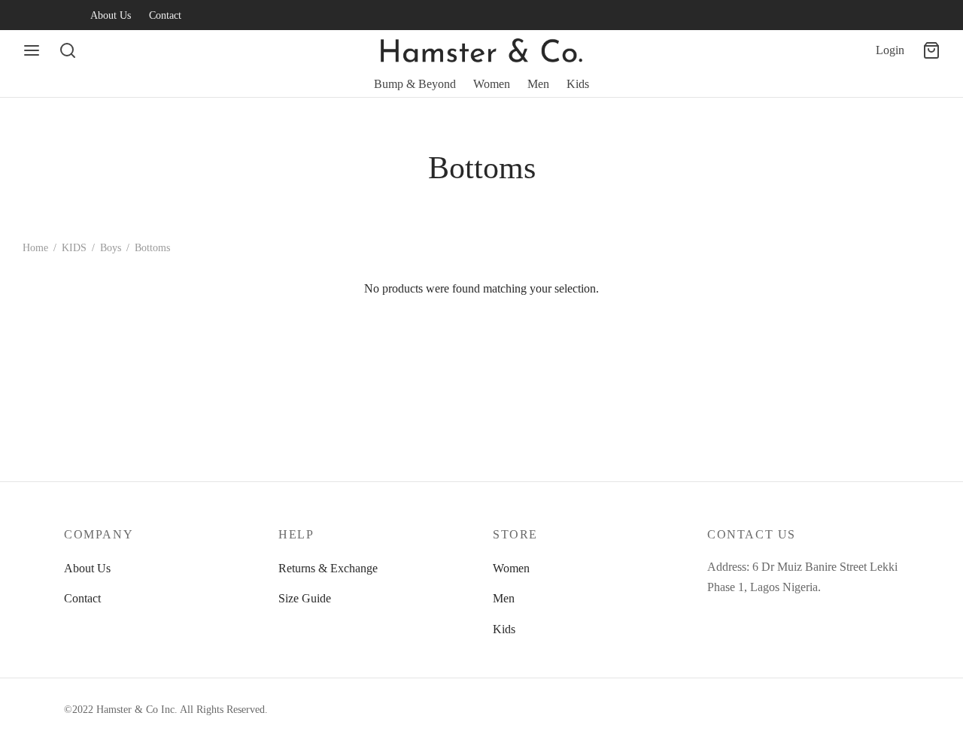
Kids (578, 83)
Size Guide (304, 598)
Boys (110, 247)
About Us (110, 15)
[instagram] (64, 15)
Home (35, 247)
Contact (165, 15)
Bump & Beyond (415, 83)
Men (538, 83)
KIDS (74, 247)
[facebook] (34, 15)
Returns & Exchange (328, 568)
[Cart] (931, 50)
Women (491, 83)
